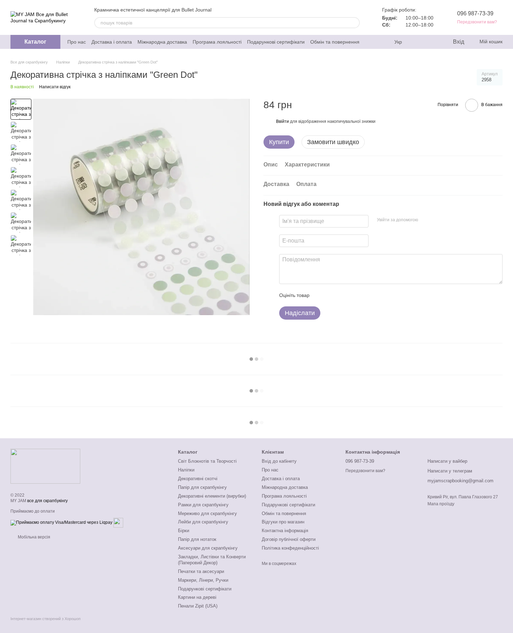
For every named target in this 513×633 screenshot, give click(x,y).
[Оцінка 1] (321, 295)
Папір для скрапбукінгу (202, 487)
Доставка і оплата (111, 42)
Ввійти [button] (282, 121)
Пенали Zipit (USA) (197, 606)
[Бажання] (432, 41)
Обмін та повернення (334, 42)
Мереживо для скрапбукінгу (207, 513)
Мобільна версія (33, 537)
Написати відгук (54, 86)
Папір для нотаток (197, 539)
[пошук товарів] (354, 22)
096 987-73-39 (475, 13)
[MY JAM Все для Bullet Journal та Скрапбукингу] (45, 465)
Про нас (76, 42)
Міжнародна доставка (162, 42)
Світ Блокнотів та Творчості (207, 461)
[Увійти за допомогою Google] (437, 220)
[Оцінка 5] (365, 295)
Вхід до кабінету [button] (279, 461)
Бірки (183, 530)
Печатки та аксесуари (201, 571)
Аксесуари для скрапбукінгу (208, 548)
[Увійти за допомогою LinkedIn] (448, 220)
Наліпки (186, 469)
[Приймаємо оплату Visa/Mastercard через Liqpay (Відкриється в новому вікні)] (61, 522)
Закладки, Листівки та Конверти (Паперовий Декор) (212, 559)
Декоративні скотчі (197, 478)
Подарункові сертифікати (276, 42)
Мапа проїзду (441, 503)
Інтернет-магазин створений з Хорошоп (45, 619)
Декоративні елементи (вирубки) (212, 496)
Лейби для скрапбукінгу (203, 521)
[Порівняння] (418, 41)
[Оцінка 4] (354, 295)
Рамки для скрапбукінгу (203, 504)
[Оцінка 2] (332, 295)
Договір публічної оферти (288, 539)
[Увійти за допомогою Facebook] (426, 220)
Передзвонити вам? (477, 22)
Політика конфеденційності (290, 548)
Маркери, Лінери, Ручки (203, 580)
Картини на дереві (197, 597)
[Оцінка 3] (343, 295)
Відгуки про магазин (283, 521)
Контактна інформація (285, 530)
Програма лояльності (217, 42)
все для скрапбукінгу (47, 500)
